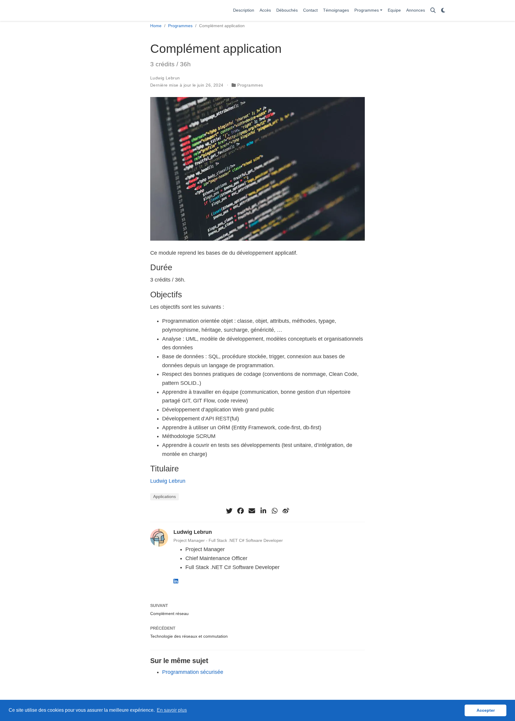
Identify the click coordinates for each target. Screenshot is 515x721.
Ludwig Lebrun (165, 78)
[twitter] (229, 510)
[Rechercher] (433, 10)
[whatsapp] (274, 510)
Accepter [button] (486, 710)
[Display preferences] (443, 10)
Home (156, 25)
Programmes (180, 25)
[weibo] (285, 510)
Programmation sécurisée (192, 672)
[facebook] (240, 510)
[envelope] (251, 510)
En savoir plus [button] (172, 710)
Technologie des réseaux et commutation (189, 636)
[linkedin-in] (263, 510)
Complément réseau (169, 613)
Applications (164, 496)
